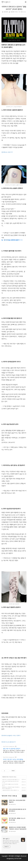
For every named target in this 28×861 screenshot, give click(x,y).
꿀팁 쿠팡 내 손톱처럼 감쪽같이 (11, 748)
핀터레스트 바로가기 (7, 152)
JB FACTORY (17, 858)
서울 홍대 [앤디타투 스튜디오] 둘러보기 (9, 790)
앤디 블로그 (6, 839)
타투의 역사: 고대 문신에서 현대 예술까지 (10, 779)
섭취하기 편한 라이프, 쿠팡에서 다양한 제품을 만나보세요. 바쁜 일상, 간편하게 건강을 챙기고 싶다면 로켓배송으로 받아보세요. (14, 762)
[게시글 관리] (8, 771)
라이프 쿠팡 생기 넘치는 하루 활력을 (13, 759)
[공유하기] (6, 771)
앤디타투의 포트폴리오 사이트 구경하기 (10, 735)
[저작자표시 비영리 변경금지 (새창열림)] (18, 770)
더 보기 (24, 796)
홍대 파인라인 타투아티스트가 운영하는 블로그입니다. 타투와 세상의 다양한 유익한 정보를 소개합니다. (11, 842)
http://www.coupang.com (8, 746)
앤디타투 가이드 (14, 12)
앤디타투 (6, 240)
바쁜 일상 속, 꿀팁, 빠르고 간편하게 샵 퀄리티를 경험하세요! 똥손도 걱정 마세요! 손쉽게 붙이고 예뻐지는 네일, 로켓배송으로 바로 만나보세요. (14, 751)
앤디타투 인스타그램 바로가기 (8, 742)
